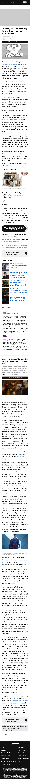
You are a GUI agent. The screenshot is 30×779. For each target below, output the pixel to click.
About (3, 747)
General (8, 307)
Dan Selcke (6, 36)
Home (3, 307)
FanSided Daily (5, 753)
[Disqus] (15, 330)
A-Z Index (21, 761)
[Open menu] (2, 2)
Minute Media (9, 768)
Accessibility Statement (8, 761)
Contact (3, 750)
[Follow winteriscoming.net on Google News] (26, 253)
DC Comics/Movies (10, 734)
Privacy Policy (5, 756)
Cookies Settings (6, 764)
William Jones (7, 374)
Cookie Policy (5, 758)
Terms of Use (22, 756)
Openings (21, 747)
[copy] (11, 39)
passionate (16, 218)
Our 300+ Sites (22, 750)
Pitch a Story (22, 753)
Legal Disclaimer (23, 758)
